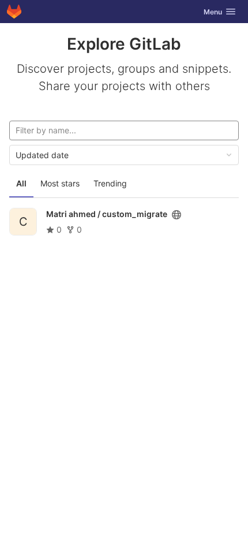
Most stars (60, 183)
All (21, 183)
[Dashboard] (14, 11)
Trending (110, 183)
